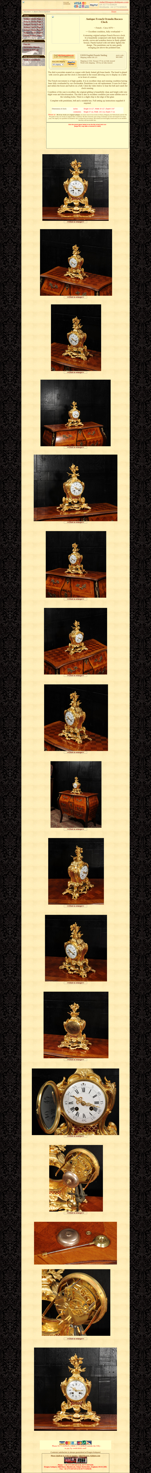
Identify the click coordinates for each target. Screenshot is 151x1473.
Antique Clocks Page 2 (33, 22)
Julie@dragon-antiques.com (66, 55)
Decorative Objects (31, 47)
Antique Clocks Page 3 (33, 24)
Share (113, 12)
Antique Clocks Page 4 (33, 27)
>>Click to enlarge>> (75, 222)
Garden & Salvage (31, 50)
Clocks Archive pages (33, 36)
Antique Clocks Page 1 (33, 19)
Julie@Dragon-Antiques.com (114, 2)
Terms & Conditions (32, 60)
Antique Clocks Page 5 (33, 30)
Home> (27, 12)
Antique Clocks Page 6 (33, 33)
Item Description (42, 12)
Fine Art (27, 44)
